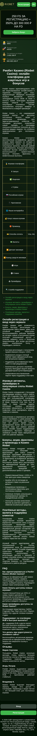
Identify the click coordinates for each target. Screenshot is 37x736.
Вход (18, 706)
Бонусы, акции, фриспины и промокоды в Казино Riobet (16, 308)
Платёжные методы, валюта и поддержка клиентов (17, 313)
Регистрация (24, 4)
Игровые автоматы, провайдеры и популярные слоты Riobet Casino (19, 303)
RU (33, 4)
